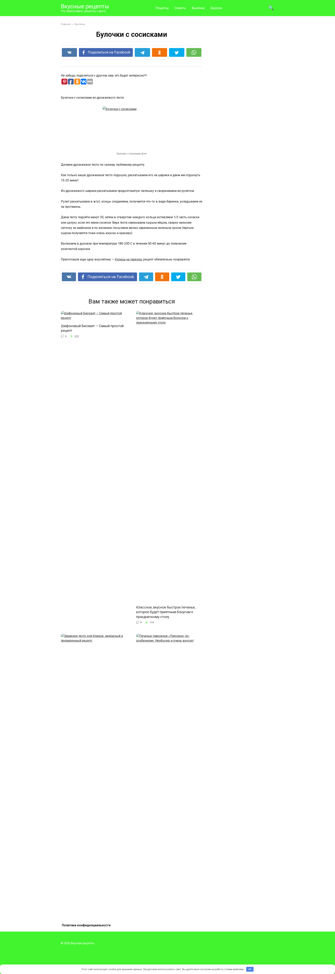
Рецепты (162, 8)
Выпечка (198, 8)
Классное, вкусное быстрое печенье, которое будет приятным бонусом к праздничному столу (165, 612)
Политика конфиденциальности (86, 925)
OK (249, 969)
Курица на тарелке (128, 259)
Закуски (216, 8)
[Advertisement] (245, 80)
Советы (180, 8)
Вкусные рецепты (85, 6)
